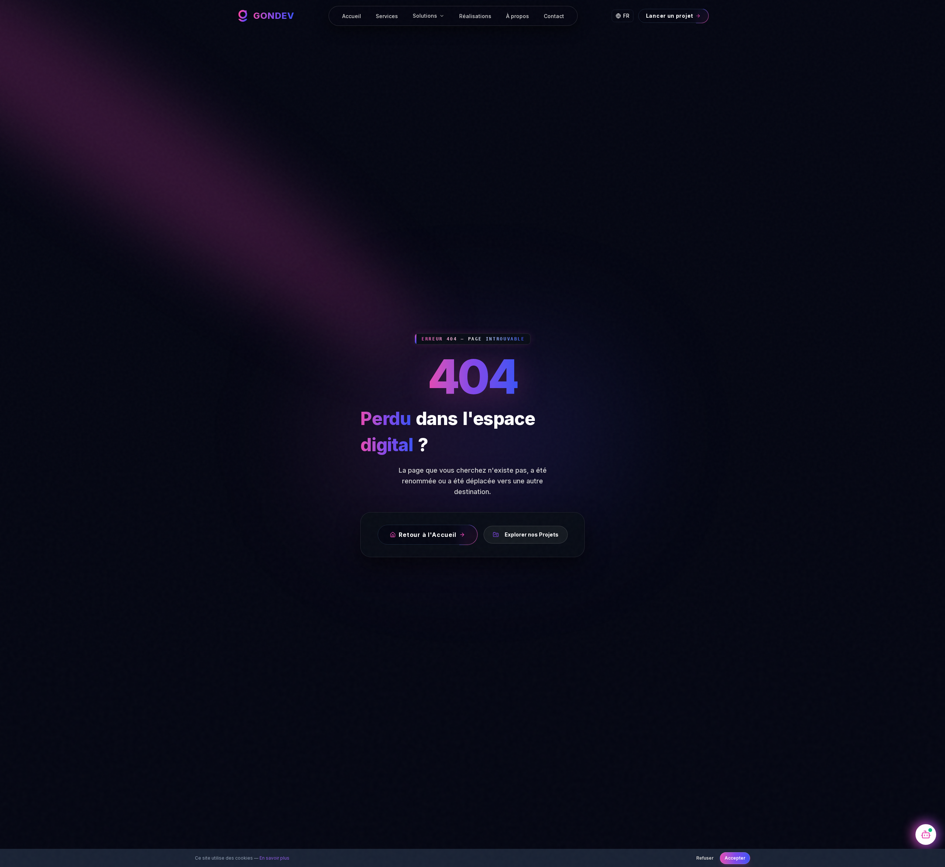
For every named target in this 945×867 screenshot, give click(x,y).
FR (626, 16)
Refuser (705, 858)
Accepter (735, 858)
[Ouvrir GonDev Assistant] (925, 834)
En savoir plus (274, 858)
